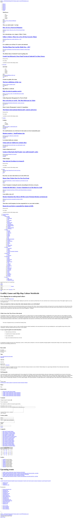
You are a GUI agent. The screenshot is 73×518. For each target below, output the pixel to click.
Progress (8, 275)
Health (6, 434)
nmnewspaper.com (6, 495)
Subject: (1, 420)
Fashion (4, 117)
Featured (4, 128)
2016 (4, 466)
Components (7, 256)
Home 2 (4, 4)
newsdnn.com (5, 492)
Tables (8, 249)
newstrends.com (6, 494)
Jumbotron (9, 268)
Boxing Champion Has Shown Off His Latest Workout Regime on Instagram (25, 196)
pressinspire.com (6, 498)
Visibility (9, 246)
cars (43, 480)
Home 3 (4, 5)
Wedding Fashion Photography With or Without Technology (16, 474)
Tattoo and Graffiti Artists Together (9, 391)
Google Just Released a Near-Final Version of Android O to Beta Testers (24, 56)
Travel (6, 440)
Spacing (8, 243)
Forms (8, 266)
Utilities (6, 229)
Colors (8, 233)
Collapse (8, 264)
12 (4, 451)
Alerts (8, 257)
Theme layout (7, 253)
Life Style (4, 64)
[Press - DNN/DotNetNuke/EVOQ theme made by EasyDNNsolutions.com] (14, 0)
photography (21, 480)
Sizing (8, 242)
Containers (9, 255)
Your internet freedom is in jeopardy (13, 161)
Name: (1, 405)
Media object (9, 279)
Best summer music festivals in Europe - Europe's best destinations (20, 473)
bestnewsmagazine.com (7, 489)
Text (8, 244)
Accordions (9, 220)
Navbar (8, 272)
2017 (4, 465)
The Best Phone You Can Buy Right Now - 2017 (16, 47)
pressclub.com (5, 490)
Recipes (6, 437)
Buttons (8, 260)
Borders (8, 230)
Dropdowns (9, 265)
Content (6, 247)
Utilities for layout (10, 280)
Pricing (8, 217)
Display (8, 234)
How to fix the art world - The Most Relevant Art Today (19, 100)
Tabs (8, 219)
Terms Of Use (3, 514)
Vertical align (9, 245)
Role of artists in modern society (12, 91)
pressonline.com (6, 497)
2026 (4, 459)
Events (6, 444)
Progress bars (9, 222)
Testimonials (9, 218)
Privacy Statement (9, 514)
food (25, 480)
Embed (8, 235)
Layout (6, 277)
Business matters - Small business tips (14, 133)
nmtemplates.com (6, 491)
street (9, 356)
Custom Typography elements (12, 251)
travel (49, 480)
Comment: (2, 412)
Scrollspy (9, 276)
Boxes (8, 221)
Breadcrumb (9, 259)
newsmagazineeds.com (7, 499)
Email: (1, 407)
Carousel (8, 263)
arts (1, 356)
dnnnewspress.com (6, 501)
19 (4, 452)
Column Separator (10, 227)
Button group (9, 261)
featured (6, 480)
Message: (2, 422)
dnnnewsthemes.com (6, 496)
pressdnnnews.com (6, 493)
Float (8, 237)
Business (7, 445)
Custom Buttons (10, 224)
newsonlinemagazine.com (7, 500)
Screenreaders (9, 241)
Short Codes (7, 216)
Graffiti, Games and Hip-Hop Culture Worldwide (11, 392)
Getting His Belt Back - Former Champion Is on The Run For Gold (22, 187)
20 (6, 452)
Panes (8, 254)
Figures (8, 250)
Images (8, 252)
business (40, 480)
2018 (4, 464)
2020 (4, 462)
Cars (6, 442)
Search (12, 286)
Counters (9, 226)
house (46, 480)
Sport (4, 169)
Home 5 (4, 8)
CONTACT (5, 483)
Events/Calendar (6, 214)
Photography (7, 436)
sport (32, 480)
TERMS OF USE (6, 484)
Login (1, 284)
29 (4, 449)
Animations (9, 228)
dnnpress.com (5, 503)
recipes (36, 480)
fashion (9, 480)
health (13, 480)
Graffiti (3, 356)
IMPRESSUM (5, 482)
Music (6, 435)
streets (11, 356)
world (1, 480)
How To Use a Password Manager (12, 27)
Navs (8, 271)
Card (8, 262)
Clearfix (8, 231)
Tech (4, 22)
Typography (9, 248)
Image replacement (10, 238)
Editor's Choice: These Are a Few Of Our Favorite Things (20, 37)
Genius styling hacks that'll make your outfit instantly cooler (20, 152)
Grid (8, 278)
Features (4, 215)
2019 (4, 463)
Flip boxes (9, 223)
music (16, 480)
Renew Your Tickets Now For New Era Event (16, 178)
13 (6, 451)
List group (9, 269)
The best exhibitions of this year (12, 82)
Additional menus (10, 225)
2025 (4, 460)
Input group (9, 267)
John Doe (10, 289)
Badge (8, 258)
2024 (4, 461)
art (27, 480)
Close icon (9, 232)
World (4, 10)
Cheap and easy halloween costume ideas (15, 142)
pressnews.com (5, 502)
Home (6, 443)
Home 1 (4, 3)
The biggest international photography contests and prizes (20, 109)
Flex (8, 236)
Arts (3, 77)
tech (30, 480)
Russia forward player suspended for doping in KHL (18, 206)
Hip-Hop (6, 356)
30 (6, 449)
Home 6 (4, 9)
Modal (8, 270)
